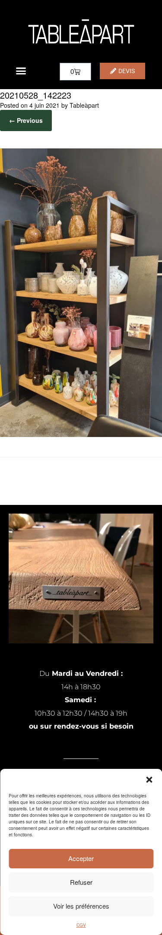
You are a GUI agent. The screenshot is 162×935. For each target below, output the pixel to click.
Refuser (81, 882)
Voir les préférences (81, 905)
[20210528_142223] (81, 435)
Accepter (81, 858)
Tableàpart (84, 105)
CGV (81, 925)
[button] (149, 779)
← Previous (26, 120)
